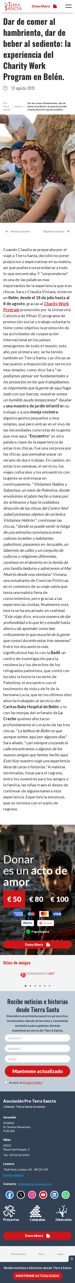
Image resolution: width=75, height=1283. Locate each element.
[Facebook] (10, 1195)
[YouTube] (43, 1195)
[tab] (25, 986)
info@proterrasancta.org (34, 1184)
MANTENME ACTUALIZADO (37, 1276)
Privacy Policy (32, 1082)
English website (13, 1175)
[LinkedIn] (54, 1195)
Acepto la (25, 1082)
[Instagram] (32, 1195)
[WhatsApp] (66, 1195)
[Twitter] (21, 1195)
